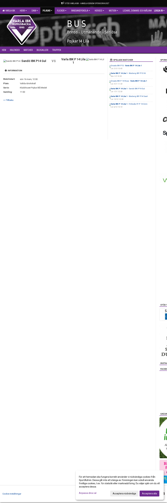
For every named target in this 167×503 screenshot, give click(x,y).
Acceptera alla (149, 493)
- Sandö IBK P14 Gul (128, 89)
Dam (34, 10)
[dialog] (120, 485)
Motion (112, 10)
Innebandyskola (79, 10)
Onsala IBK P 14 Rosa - (129, 81)
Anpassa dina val (87, 493)
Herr (22, 10)
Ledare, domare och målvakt (138, 10)
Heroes (98, 10)
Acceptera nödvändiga (124, 493)
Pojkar (46, 10)
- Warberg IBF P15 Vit (128, 73)
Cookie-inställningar (11, 494)
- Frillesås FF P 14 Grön (129, 104)
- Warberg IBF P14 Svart (129, 96)
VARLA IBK (9, 10)
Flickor (61, 10)
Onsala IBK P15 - (126, 66)
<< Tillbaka (8, 100)
